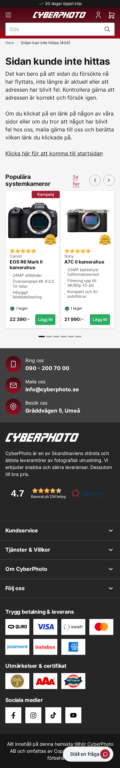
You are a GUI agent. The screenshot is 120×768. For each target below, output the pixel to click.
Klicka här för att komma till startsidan (54, 153)
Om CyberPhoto (26, 569)
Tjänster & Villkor (27, 549)
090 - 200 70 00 (47, 368)
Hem (9, 42)
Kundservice (21, 530)
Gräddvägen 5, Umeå (52, 410)
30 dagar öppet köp (63, 3)
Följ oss (15, 588)
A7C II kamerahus (84, 262)
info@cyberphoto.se (52, 389)
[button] (55, 493)
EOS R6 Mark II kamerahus (26, 264)
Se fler (76, 180)
